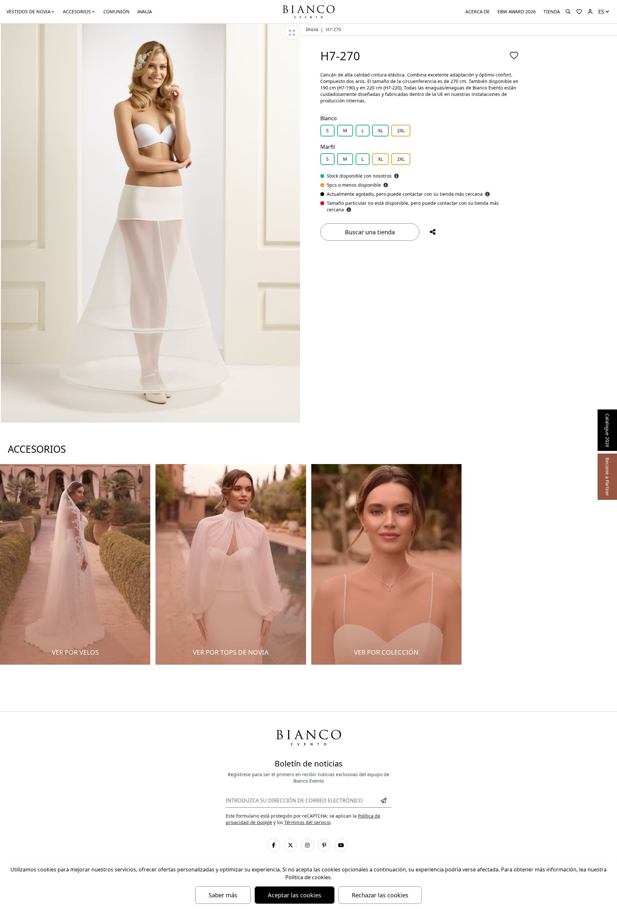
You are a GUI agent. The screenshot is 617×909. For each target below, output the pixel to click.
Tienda (551, 11)
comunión (116, 11)
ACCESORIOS (77, 11)
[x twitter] (290, 845)
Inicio (312, 29)
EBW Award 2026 (516, 11)
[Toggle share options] (433, 232)
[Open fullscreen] (291, 32)
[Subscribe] (383, 800)
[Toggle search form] (568, 12)
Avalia (144, 11)
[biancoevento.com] (590, 12)
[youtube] (341, 845)
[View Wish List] (579, 12)
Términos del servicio (307, 822)
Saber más (223, 895)
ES (601, 11)
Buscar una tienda (370, 232)
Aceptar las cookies (294, 895)
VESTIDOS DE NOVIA (28, 11)
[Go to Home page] (308, 11)
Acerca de (477, 11)
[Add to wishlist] (514, 55)
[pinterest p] (324, 845)
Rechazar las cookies (380, 895)
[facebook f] (273, 845)
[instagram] (307, 845)
